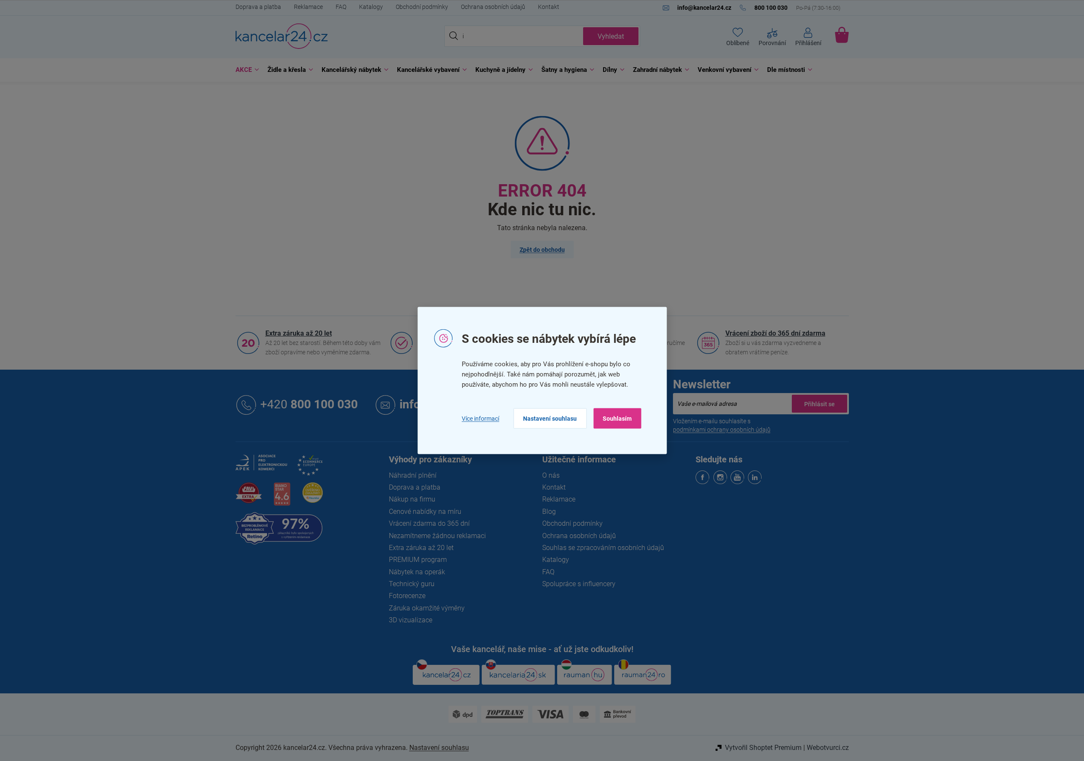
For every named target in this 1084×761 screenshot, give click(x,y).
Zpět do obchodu (542, 249)
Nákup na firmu (412, 499)
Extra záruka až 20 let (298, 333)
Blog (549, 511)
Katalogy (371, 6)
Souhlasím (617, 418)
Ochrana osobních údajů (493, 6)
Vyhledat (611, 36)
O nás (551, 475)
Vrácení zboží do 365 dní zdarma (775, 333)
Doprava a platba (258, 6)
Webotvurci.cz (828, 748)
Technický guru (411, 584)
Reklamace (308, 6)
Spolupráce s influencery (578, 584)
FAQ (341, 6)
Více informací (480, 418)
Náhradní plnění (413, 475)
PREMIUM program (418, 560)
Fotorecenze (407, 596)
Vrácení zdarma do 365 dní (429, 523)
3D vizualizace (410, 620)
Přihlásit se (819, 404)
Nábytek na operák (417, 572)
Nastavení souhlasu (550, 418)
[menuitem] (245, 70)
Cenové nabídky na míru (425, 511)
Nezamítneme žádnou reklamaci (437, 536)
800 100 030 (309, 405)
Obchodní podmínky (422, 6)
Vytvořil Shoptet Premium (763, 748)
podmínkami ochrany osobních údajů (722, 429)
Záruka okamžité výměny (427, 608)
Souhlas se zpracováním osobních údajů (603, 548)
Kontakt (548, 6)
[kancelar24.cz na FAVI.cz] (249, 497)
